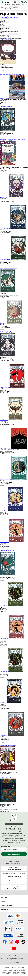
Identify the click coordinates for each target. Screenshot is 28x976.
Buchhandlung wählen (14, 34)
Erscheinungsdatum (4, 31)
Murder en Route (4, 197)
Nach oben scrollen (4, 811)
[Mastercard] (18, 916)
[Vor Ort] (15, 2)
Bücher (2, 17)
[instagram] (11, 942)
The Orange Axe (4, 542)
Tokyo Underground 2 (5, 448)
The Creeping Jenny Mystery (7, 332)
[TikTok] (23, 942)
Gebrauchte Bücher (8, 17)
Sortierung (2, 20)
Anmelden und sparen (14, 854)
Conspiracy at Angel (5, 228)
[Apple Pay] (8, 929)
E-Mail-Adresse (5, 846)
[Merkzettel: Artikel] (22, 2)
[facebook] (5, 942)
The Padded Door (4, 387)
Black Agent (3, 702)
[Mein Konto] (18, 2)
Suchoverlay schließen (14, 6)
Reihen (1, 29)
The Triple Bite (4, 605)
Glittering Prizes (4, 735)
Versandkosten (22, 973)
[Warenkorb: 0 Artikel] (25, 2)
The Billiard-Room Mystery (7, 550)
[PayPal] (19, 929)
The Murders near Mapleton (7, 106)
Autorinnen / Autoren (4, 28)
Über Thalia (4, 897)
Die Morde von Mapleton (6, 39)
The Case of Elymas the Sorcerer (8, 745)
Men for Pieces (4, 510)
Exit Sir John (3, 323)
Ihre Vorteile (4, 909)
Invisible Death (4, 420)
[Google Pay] (20, 922)
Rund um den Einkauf (7, 905)
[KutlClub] (20, 935)
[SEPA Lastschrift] (9, 922)
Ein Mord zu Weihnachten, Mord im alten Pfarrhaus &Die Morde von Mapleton (12, 139)
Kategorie (2, 22)
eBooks (16, 17)
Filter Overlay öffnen (4, 18)
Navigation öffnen (2, 7)
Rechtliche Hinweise (14, 842)
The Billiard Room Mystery (7, 777)
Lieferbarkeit (3, 27)
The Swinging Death (5, 259)
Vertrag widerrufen (14, 893)
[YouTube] (14, 948)
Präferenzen (2, 21)
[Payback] (8, 935)
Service (3, 901)
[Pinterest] (17, 942)
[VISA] (10, 916)
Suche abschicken (9, 8)
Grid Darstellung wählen (5, 38)
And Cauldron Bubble (5, 479)
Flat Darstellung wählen (16, 38)
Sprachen (2, 24)
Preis (1, 25)
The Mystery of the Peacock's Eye (8, 268)
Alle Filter (2, 32)
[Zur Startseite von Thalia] (9, 2)
